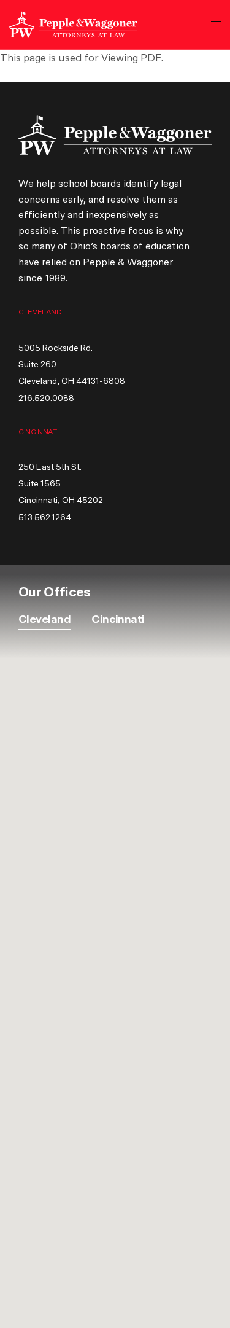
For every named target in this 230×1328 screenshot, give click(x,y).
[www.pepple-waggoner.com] (73, 24)
